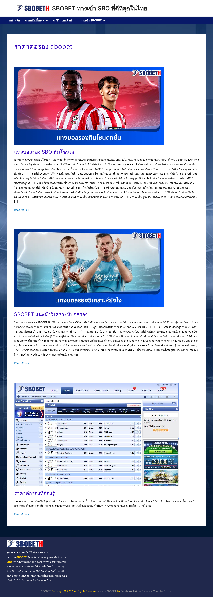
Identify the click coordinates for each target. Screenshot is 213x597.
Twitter (137, 591)
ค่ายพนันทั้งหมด (34, 20)
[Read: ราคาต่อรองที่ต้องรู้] (96, 434)
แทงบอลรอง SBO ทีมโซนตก (45, 152)
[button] (46, 20)
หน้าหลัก (14, 20)
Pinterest (147, 591)
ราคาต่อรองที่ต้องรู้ (34, 493)
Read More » (21, 209)
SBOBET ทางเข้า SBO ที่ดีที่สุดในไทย (99, 8)
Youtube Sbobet (162, 591)
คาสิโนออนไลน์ (62, 20)
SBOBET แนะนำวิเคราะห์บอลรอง (51, 314)
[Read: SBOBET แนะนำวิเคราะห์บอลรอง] (89, 268)
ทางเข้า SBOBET (91, 20)
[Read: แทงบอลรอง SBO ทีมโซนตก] (89, 105)
